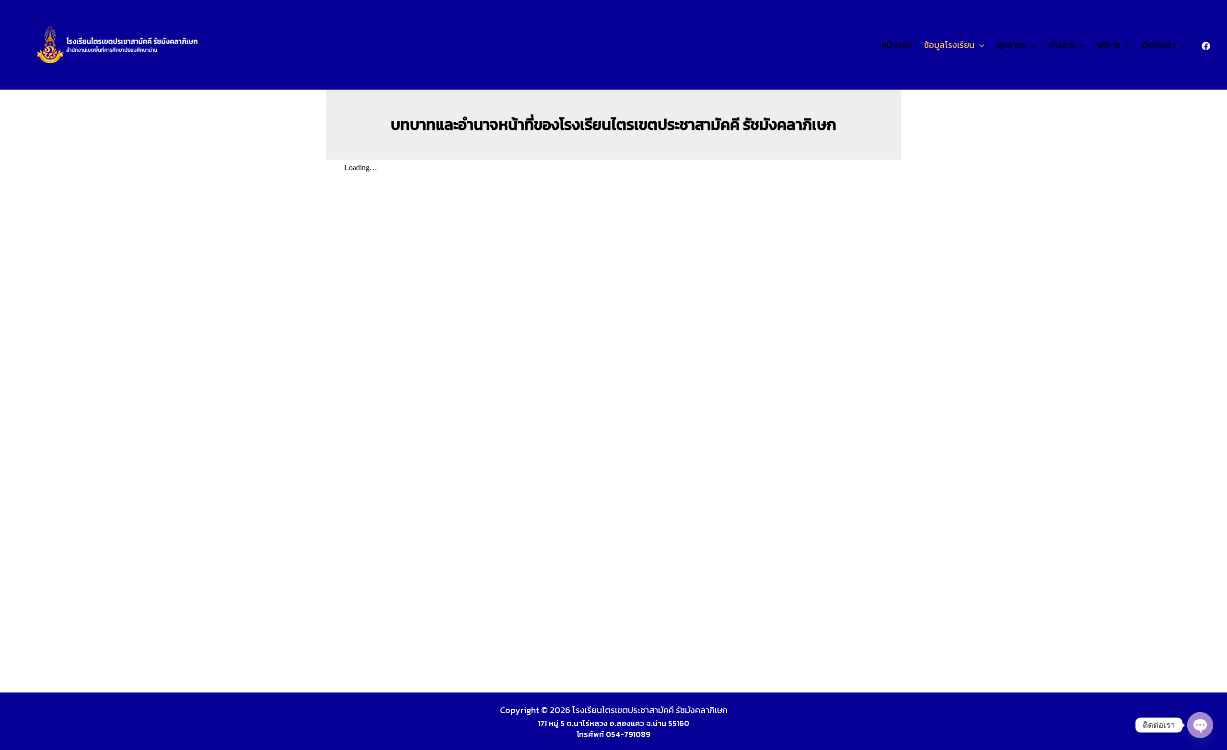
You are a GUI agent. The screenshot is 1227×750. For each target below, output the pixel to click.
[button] (979, 45)
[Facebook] (1206, 46)
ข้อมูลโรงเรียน (949, 44)
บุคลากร (1011, 44)
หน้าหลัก (896, 44)
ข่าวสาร (1062, 44)
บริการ (1108, 44)
